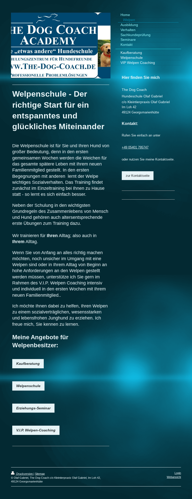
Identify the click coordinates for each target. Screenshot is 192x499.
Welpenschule (28, 386)
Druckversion (25, 473)
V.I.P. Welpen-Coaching (36, 430)
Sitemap (40, 473)
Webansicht (174, 476)
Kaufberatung (28, 364)
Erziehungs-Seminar (33, 408)
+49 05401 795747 (135, 147)
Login (177, 472)
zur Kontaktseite (138, 176)
